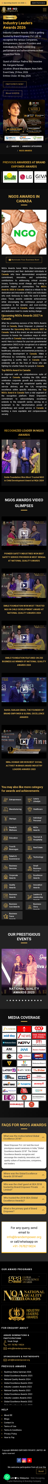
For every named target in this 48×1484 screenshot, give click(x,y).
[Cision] (39, 1091)
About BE (8, 1415)
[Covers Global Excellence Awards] (9, 1042)
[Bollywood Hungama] (24, 1084)
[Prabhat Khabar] (9, 1084)
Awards (15, 146)
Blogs (6, 1419)
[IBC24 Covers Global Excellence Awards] (39, 1056)
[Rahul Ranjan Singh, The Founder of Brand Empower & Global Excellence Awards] (24, 689)
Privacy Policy (10, 1434)
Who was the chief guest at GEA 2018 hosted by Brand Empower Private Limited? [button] (23, 1187)
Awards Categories (32, 146)
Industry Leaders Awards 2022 (18, 1398)
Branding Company (32, 1481)
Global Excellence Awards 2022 (18, 1401)
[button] (7, 1000)
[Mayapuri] (39, 1084)
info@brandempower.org (24, 1237)
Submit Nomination (38, 3)
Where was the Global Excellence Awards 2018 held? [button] (20, 1175)
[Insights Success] (9, 1098)
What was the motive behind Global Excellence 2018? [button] (21, 1137)
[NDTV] (24, 1043)
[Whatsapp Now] (7, 1477)
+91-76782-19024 (16, 1345)
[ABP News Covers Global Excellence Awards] (24, 1029)
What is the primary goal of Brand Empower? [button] (20, 1210)
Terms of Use (10, 1426)
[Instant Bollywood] (24, 1098)
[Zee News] (24, 1036)
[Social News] (17, 1104)
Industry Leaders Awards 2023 (18, 1387)
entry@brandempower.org (19, 1348)
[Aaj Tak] (24, 1091)
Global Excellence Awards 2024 (18, 1383)
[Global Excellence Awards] (24, 1279)
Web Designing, (38, 1478)
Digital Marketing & (15, 1481)
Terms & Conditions (13, 1430)
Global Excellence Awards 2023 (18, 1394)
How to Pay (9, 1437)
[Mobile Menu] (45, 9)
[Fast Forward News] (39, 1098)
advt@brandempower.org (19, 1360)
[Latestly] (9, 1070)
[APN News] (24, 1070)
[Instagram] (24, 1460)
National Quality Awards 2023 (24, 990)
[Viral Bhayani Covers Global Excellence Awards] (9, 1063)
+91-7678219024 (24, 1246)
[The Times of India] (39, 1036)
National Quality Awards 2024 (17, 1379)
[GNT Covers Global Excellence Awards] (39, 1029)
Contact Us (9, 1422)
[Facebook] (19, 1460)
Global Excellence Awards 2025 (18, 1375)
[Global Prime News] (9, 1091)
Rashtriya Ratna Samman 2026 (17, 1372)
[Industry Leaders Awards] (24, 1314)
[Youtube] (29, 1460)
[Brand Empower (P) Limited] (9, 10)
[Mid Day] (9, 1036)
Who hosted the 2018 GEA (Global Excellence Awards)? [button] (21, 1199)
